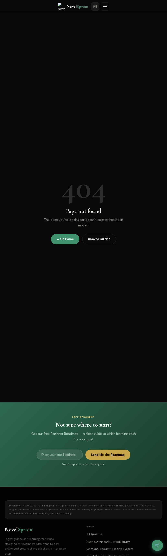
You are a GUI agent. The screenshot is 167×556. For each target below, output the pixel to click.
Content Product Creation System (110, 549)
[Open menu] (105, 6)
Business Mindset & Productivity (108, 542)
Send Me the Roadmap (108, 455)
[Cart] (95, 6)
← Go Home (65, 239)
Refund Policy (41, 513)
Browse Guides (99, 239)
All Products (95, 534)
